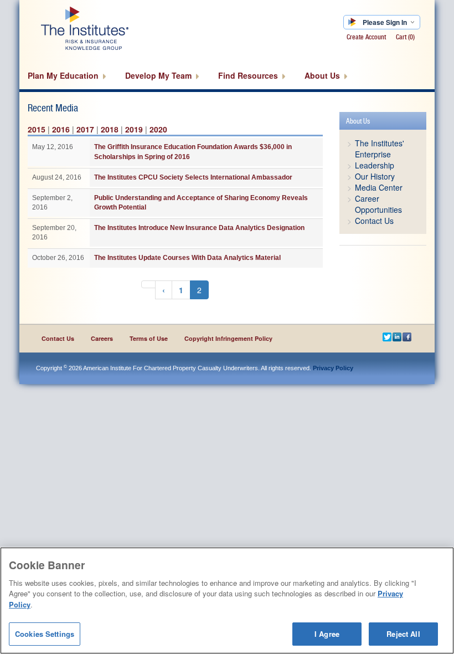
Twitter (388, 338)
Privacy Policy (333, 368)
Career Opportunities (378, 204)
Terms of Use (149, 338)
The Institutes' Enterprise (379, 148)
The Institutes (103, 28)
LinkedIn (398, 338)
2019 (134, 129)
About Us (323, 75)
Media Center (379, 187)
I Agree (326, 634)
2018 (109, 129)
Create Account (366, 37)
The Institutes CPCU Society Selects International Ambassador (193, 177)
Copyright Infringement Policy (228, 338)
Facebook (407, 338)
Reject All (403, 634)
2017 (85, 129)
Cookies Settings (44, 634)
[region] (227, 600)
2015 (36, 129)
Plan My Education (64, 75)
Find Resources (249, 75)
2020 (158, 129)
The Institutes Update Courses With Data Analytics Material (187, 258)
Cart (405, 37)
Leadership (374, 165)
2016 (61, 129)
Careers (102, 338)
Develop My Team (159, 75)
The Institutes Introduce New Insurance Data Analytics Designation (199, 228)
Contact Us (374, 220)
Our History (375, 176)
